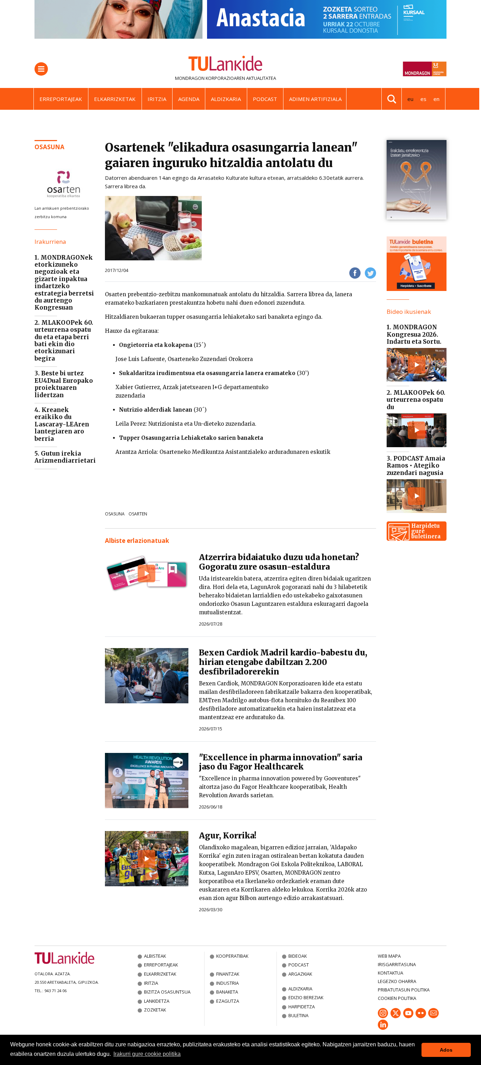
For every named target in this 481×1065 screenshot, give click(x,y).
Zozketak (155, 1010)
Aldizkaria (226, 98)
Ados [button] (446, 1050)
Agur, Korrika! (227, 836)
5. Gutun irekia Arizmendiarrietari (65, 457)
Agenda (188, 98)
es (423, 98)
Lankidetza (156, 1001)
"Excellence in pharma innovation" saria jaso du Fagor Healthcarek (280, 762)
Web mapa (389, 956)
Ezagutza (227, 1001)
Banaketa (227, 992)
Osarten (138, 514)
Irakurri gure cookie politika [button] (147, 1054)
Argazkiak (300, 974)
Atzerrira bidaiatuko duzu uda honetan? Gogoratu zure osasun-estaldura (279, 562)
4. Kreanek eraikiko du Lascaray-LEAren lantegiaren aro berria (62, 424)
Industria (227, 983)
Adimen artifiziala (315, 98)
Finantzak (227, 974)
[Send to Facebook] (355, 272)
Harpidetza (301, 1006)
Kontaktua (390, 973)
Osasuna (115, 514)
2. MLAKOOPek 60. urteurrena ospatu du (416, 400)
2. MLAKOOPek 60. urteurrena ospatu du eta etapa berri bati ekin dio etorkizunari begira (64, 340)
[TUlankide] (225, 65)
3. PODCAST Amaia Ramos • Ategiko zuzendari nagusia (416, 466)
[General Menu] (41, 69)
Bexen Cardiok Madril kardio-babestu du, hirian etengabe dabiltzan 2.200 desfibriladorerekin (283, 662)
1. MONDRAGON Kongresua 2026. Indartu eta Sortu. (414, 334)
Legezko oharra (397, 981)
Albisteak (155, 956)
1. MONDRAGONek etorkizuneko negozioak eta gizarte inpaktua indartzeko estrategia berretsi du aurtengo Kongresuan (64, 283)
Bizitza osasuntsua (167, 992)
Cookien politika (397, 998)
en (436, 98)
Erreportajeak (60, 98)
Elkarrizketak (115, 98)
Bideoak (297, 956)
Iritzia (157, 98)
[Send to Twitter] (370, 272)
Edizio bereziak (305, 997)
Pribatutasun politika (404, 990)
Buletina (298, 1015)
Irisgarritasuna (397, 964)
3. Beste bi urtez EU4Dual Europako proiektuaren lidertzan (64, 384)
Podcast (265, 98)
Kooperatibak (232, 956)
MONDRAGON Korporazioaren (210, 78)
